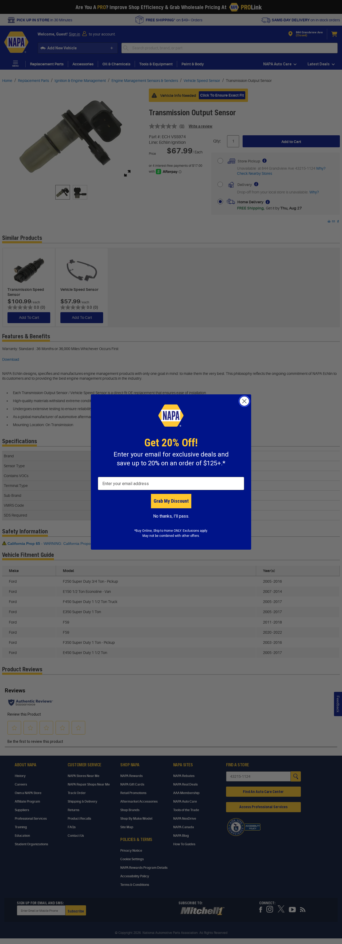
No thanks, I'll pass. (171, 516)
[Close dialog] (244, 401)
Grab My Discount (171, 501)
